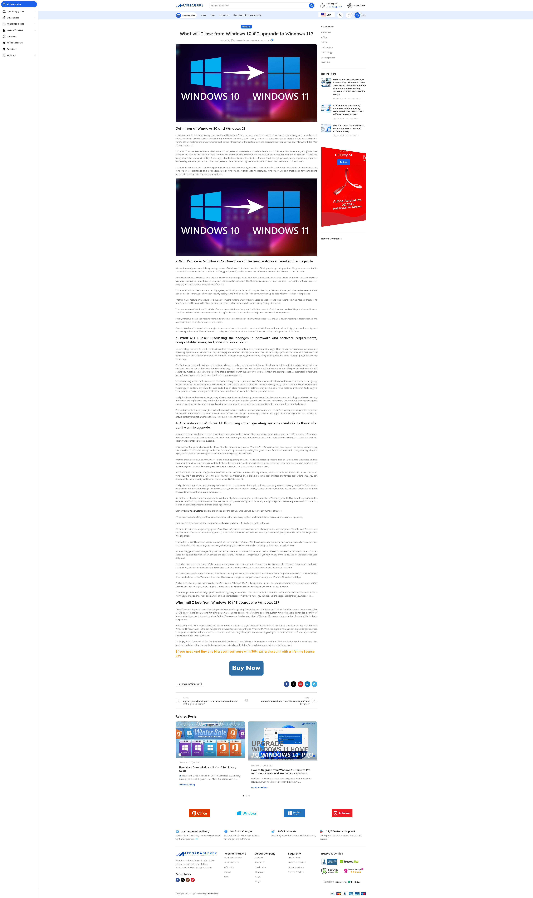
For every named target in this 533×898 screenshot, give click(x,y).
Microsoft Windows (233, 857)
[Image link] (196, 853)
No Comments (354, 98)
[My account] (340, 15)
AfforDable (239, 40)
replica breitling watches (198, 516)
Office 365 (229, 867)
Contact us (260, 862)
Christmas (326, 32)
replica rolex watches (193, 510)
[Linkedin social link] (307, 684)
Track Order (260, 867)
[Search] (311, 5)
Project (227, 872)
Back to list (246, 700)
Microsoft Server (231, 862)
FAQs (257, 876)
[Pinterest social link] (300, 684)
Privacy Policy (294, 857)
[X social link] (293, 684)
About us (259, 857)
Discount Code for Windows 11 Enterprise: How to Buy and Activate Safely (348, 128)
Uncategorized (328, 57)
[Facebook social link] (286, 684)
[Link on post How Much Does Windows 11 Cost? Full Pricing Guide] (210, 739)
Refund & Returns (296, 867)
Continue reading (187, 784)
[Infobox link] (356, 5)
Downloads (260, 872)
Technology (326, 52)
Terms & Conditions (297, 862)
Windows (246, 27)
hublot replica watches (229, 523)
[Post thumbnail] (326, 89)
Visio (226, 876)
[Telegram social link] (314, 684)
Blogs (257, 881)
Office (324, 37)
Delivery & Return (296, 872)
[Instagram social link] (188, 880)
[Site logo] (189, 5)
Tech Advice (327, 47)
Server (324, 42)
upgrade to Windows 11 (190, 684)
